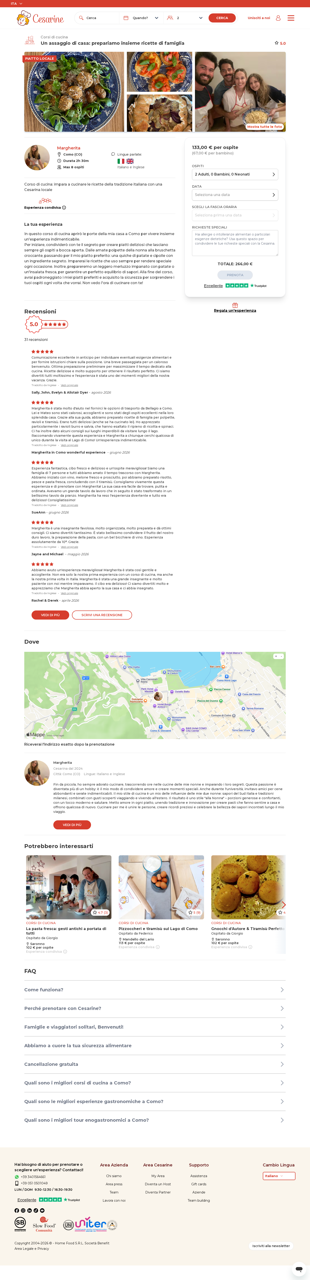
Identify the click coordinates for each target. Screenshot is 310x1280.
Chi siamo (114, 1176)
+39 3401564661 (33, 1177)
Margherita (68, 148)
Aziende (198, 1192)
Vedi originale (69, 385)
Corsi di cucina (54, 37)
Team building (199, 1200)
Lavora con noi (114, 1200)
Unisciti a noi (259, 18)
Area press (114, 1184)
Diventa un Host (158, 1184)
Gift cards (198, 1184)
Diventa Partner (158, 1192)
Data (197, 186)
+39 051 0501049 (34, 1183)
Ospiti (198, 166)
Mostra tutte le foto (264, 127)
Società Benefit (97, 1243)
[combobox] (100, 18)
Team (114, 1192)
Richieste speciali (209, 227)
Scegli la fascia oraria (214, 207)
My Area (158, 1176)
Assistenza (198, 1176)
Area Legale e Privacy (32, 1249)
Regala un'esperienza (235, 310)
